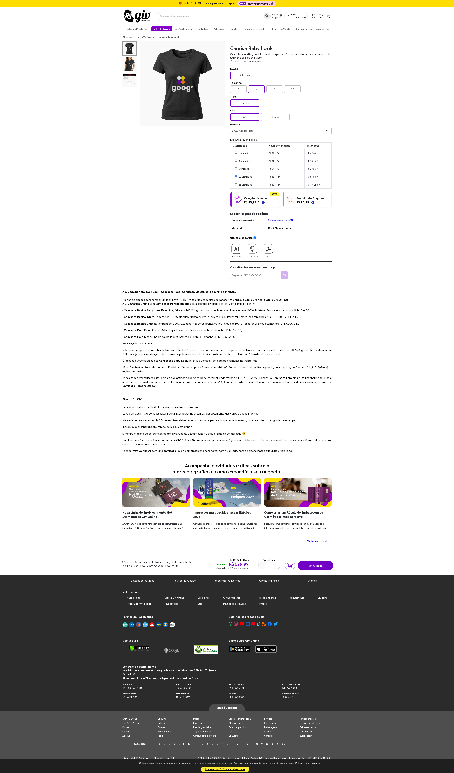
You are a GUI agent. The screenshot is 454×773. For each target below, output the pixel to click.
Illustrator (236, 256)
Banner (161, 727)
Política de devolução (234, 603)
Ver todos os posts (318, 541)
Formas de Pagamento (137, 617)
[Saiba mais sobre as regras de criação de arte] (263, 202)
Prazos (262, 603)
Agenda (268, 731)
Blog (200, 603)
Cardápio (269, 735)
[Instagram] (236, 624)
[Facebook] (270, 624)
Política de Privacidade (139, 603)
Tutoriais (311, 580)
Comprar (318, 565)
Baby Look (245, 75)
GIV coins (322, 597)
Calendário (270, 722)
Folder (125, 731)
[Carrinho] (328, 16)
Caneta (232, 731)
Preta (245, 116)
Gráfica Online (129, 718)
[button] (281, 61)
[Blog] (264, 624)
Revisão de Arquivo (185, 580)
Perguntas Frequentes (227, 580)
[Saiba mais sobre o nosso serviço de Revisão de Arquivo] (312, 202)
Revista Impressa (308, 718)
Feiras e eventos (308, 727)
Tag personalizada (202, 731)
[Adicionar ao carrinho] (290, 565)
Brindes (268, 718)
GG (292, 89)
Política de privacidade (307, 762)
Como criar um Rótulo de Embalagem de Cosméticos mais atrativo (293, 514)
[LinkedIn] (248, 624)
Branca (275, 116)
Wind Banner (164, 731)
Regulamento (297, 597)
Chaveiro (233, 735)
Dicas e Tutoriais (267, 597)
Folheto (126, 727)
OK (284, 275)
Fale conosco (171, 603)
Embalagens (270, 727)
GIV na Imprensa (269, 580)
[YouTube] (241, 624)
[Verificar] (139, 648)
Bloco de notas (236, 722)
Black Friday (306, 735)
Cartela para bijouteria (205, 735)
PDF (268, 256)
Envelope (198, 722)
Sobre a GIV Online (174, 597)
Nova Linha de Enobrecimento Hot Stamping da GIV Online (147, 514)
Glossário (140, 743)
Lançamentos (306, 731)
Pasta (196, 718)
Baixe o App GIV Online (244, 640)
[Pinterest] (253, 624)
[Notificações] (321, 16)
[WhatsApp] (313, 16)
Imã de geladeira (202, 727)
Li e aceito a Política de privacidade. (225, 769)
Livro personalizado (310, 722)
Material (235, 124)
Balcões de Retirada (142, 580)
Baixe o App (204, 597)
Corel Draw (252, 256)
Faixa (160, 735)
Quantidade (269, 560)
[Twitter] (275, 624)
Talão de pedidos (237, 727)
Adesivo (126, 735)
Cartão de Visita (130, 722)
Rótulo (161, 722)
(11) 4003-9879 (130, 687)
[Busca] (267, 16)
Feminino (244, 102)
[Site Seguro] (172, 649)
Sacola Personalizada (240, 718)
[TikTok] (259, 624)
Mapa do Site (133, 597)
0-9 (283, 743)
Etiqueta (162, 718)
